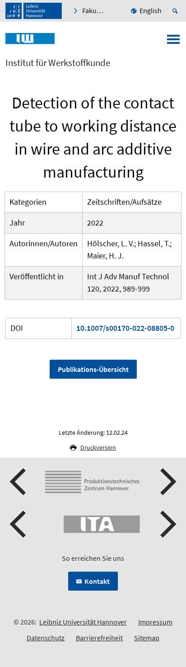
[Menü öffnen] (173, 42)
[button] (19, 481)
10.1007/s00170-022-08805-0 (125, 328)
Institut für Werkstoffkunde (57, 62)
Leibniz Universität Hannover (83, 621)
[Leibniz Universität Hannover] (33, 11)
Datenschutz (46, 637)
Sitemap (146, 637)
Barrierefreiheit (99, 637)
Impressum (155, 621)
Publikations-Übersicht (93, 369)
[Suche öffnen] (176, 11)
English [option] (151, 10)
